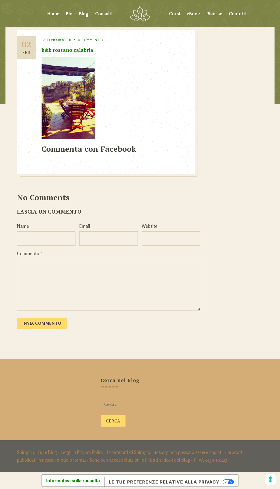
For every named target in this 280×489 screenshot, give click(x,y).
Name (23, 226)
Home (53, 14)
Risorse (214, 14)
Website (150, 226)
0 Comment (89, 40)
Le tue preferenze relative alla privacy (164, 482)
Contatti (237, 14)
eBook (193, 14)
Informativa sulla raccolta (73, 480)
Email (84, 226)
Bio (69, 14)
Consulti (103, 14)
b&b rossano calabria (67, 50)
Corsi (174, 14)
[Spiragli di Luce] (140, 13)
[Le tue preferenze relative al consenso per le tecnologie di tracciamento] (270, 479)
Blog (84, 14)
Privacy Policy (90, 452)
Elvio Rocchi (59, 40)
